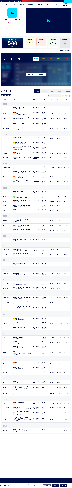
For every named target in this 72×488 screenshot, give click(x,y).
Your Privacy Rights (47, 485)
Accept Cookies (63, 485)
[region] (36, 485)
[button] (16, 1)
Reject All (55, 485)
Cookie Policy (30, 486)
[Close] (70, 485)
